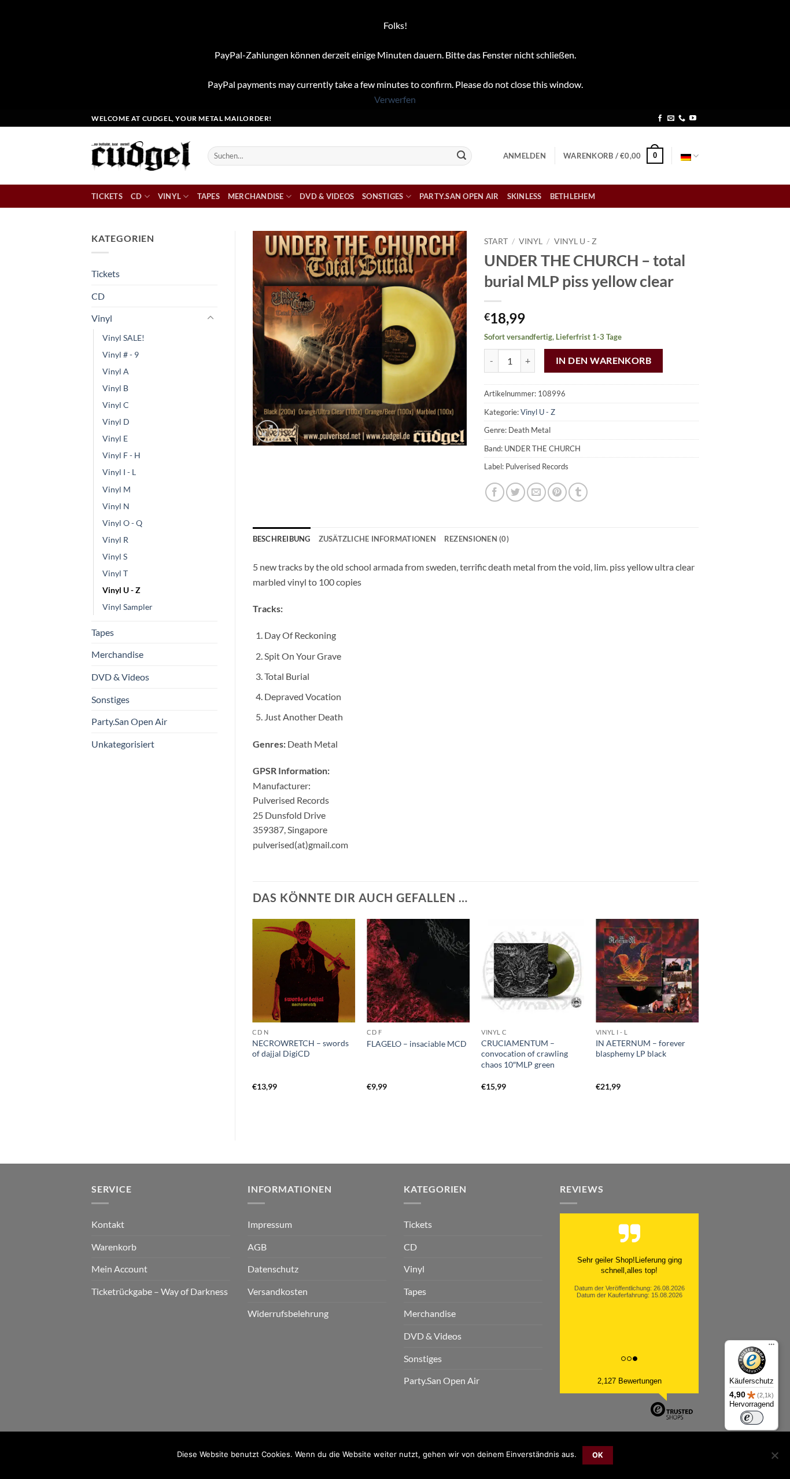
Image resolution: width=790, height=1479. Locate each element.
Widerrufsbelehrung (288, 1313)
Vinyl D (116, 421)
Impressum (270, 1224)
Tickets (107, 196)
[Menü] (771, 1347)
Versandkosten (278, 1291)
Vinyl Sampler (127, 607)
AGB (257, 1246)
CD (136, 196)
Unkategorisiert (122, 743)
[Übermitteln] (461, 155)
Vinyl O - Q (122, 523)
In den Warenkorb (603, 360)
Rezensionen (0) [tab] (476, 538)
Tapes (208, 196)
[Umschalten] (210, 318)
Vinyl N (116, 506)
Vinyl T (115, 573)
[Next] (698, 1019)
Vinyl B (115, 388)
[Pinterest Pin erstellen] (557, 492)
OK (598, 1455)
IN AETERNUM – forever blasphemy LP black (640, 1048)
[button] (524, 155)
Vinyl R (115, 539)
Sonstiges (382, 196)
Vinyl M (116, 489)
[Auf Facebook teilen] (494, 492)
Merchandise (256, 196)
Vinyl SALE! (123, 338)
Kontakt (107, 1224)
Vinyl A (115, 371)
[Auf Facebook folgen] (659, 119)
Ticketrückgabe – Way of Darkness (159, 1291)
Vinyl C (115, 405)
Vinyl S (114, 556)
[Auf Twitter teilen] (515, 492)
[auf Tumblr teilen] (578, 492)
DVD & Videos (327, 196)
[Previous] (253, 1019)
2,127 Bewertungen (629, 1381)
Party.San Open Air (459, 196)
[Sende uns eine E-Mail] (670, 119)
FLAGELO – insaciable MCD (417, 1043)
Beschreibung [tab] (282, 538)
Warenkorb (113, 1246)
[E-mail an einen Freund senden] (536, 492)
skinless (524, 196)
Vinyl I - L (119, 472)
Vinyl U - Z (121, 590)
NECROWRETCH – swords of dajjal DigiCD (300, 1048)
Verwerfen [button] (395, 99)
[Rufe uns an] (681, 119)
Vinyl (169, 196)
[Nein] (774, 1458)
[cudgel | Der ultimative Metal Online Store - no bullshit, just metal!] (140, 156)
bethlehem (572, 196)
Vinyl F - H (121, 455)
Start (496, 241)
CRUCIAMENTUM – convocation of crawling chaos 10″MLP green (524, 1053)
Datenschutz (273, 1268)
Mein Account (119, 1268)
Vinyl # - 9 (120, 354)
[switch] (751, 1418)
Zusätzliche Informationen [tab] (377, 538)
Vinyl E (115, 438)
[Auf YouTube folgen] (692, 119)
